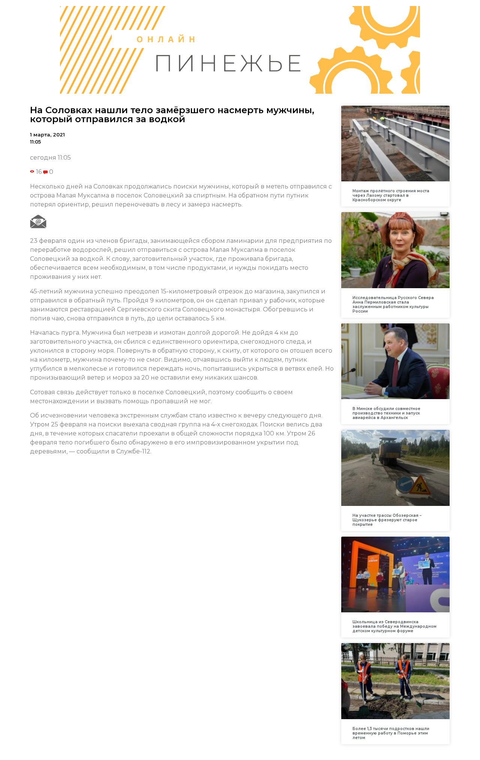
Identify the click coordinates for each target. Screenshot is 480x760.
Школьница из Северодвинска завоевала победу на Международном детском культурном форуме (394, 626)
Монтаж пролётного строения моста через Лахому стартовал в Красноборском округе (390, 195)
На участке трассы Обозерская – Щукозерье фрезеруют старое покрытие (387, 520)
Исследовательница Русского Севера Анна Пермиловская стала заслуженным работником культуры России (393, 304)
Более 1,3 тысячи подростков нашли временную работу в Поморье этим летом (390, 733)
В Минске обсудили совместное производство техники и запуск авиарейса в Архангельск (386, 413)
